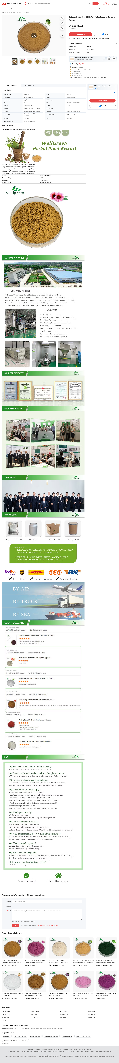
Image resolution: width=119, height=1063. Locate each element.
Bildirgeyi (38, 1049)
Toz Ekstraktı (6, 1036)
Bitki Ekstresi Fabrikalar (20, 1036)
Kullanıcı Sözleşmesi (47, 1049)
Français (36, 1051)
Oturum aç (114, 4)
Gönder (16, 925)
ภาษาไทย (87, 1051)
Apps (106, 9)
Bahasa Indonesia (106, 1051)
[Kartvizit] (115, 93)
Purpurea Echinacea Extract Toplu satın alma (15, 1040)
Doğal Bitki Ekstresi (67, 1036)
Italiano (49, 1051)
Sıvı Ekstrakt (91, 1014)
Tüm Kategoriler (8, 9)
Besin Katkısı (63, 1011)
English (17, 1051)
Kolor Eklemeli (63, 1018)
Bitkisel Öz (26, 12)
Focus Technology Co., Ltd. (59, 1055)
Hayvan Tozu (91, 1018)
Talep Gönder (80, 34)
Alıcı (90, 9)
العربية (67, 1051)
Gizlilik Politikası (57, 1049)
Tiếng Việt (98, 1051)
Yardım (99, 9)
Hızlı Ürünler (82, 1049)
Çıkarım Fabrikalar (35, 1036)
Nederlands (61, 1051)
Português (29, 1051)
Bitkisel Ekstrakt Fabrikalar (51, 1036)
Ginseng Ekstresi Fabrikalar (83, 1036)
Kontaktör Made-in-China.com (70, 1049)
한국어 (72, 1051)
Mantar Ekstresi (6, 1018)
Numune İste (105, 38)
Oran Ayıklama (92, 1011)
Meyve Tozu (34, 1014)
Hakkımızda (31, 1049)
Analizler (89, 1049)
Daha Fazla (5, 1043)
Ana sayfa (4, 12)
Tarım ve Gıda (11, 12)
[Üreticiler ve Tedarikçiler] (11, 3)
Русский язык (43, 1051)
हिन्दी (82, 1051)
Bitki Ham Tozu (64, 1014)
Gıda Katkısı (5, 1014)
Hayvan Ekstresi (35, 1018)
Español (23, 1051)
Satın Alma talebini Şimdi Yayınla (48, 925)
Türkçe (92, 1051)
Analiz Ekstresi (6, 1011)
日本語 (77, 1051)
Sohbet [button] (106, 34)
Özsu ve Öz (19, 12)
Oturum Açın (102, 77)
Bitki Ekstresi (34, 1011)
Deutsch (55, 1051)
